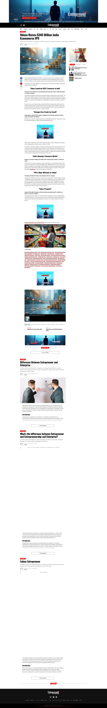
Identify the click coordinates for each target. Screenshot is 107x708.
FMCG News (37, 255)
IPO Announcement (59, 324)
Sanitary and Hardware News (31, 256)
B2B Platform (34, 324)
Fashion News (56, 256)
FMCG (45, 29)
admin (26, 44)
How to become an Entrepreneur (48, 265)
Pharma (41, 29)
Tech (56, 29)
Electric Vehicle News (45, 255)
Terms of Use (64, 706)
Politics (60, 29)
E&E (50, 29)
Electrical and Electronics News (58, 255)
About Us (39, 706)
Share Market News (31, 259)
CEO (34, 29)
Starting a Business (39, 262)
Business (25, 29)
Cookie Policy (59, 706)
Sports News (63, 256)
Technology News (42, 256)
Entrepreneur (38, 265)
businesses (32, 169)
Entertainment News (37, 258)
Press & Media (43, 706)
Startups (30, 29)
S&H (53, 29)
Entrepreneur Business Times (31, 252)
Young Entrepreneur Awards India (53, 261)
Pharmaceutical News (29, 255)
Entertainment (76, 29)
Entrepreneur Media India (51, 258)
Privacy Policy (53, 706)
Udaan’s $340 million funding (31, 192)
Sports (68, 29)
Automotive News (59, 253)
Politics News (49, 256)
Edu (72, 29)
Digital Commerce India (42, 324)
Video (82, 29)
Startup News (44, 253)
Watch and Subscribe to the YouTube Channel (34, 222)
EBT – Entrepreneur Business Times (46, 252)
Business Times (39, 259)
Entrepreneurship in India (50, 262)
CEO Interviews (50, 253)
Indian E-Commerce (51, 324)
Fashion (64, 29)
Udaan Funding (28, 325)
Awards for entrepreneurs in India (37, 261)
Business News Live (34, 264)
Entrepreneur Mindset (56, 264)
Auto (37, 29)
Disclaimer (49, 706)
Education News (28, 258)
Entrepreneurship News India (50, 259)
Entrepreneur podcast (29, 265)
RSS (68, 706)
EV (47, 29)
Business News (36, 253)
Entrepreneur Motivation (44, 264)
